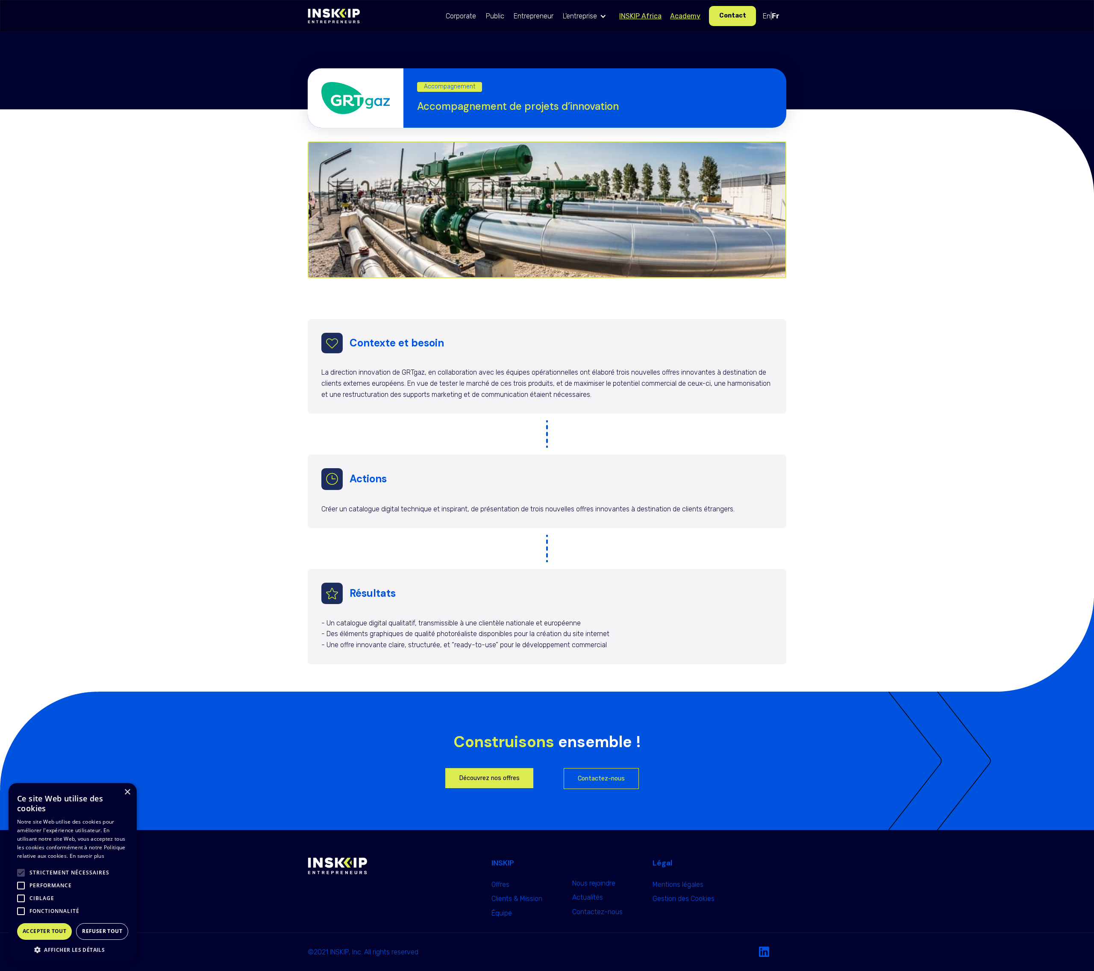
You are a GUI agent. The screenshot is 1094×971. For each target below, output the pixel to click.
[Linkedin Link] (764, 952)
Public (495, 16)
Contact (732, 15)
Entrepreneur (533, 16)
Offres (500, 884)
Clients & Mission (516, 899)
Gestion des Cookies (684, 899)
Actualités (587, 897)
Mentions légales (678, 884)
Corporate (461, 16)
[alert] (73, 872)
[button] (586, 16)
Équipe (501, 913)
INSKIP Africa (640, 16)
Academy (685, 16)
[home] (334, 16)
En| (771, 16)
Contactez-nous (601, 778)
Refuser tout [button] (102, 931)
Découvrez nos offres (489, 778)
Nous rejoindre (593, 883)
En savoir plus (87, 856)
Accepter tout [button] (44, 931)
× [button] (127, 792)
